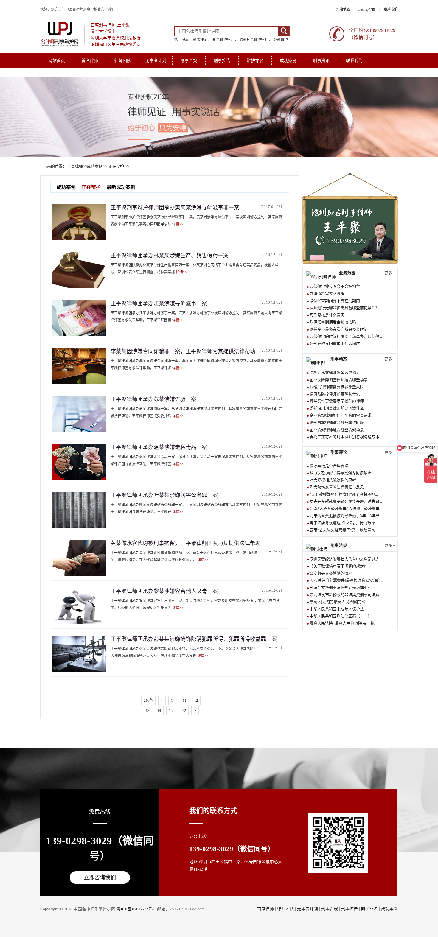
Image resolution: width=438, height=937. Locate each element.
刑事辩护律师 (223, 40)
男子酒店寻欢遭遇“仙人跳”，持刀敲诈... (344, 523)
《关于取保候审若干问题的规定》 (339, 566)
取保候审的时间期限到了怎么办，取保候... (346, 336)
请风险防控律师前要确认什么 (335, 394)
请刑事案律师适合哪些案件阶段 (337, 422)
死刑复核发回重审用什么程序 (335, 343)
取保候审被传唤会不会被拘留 (335, 286)
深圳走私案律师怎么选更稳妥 (335, 372)
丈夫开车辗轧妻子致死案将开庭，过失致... (346, 501)
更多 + (389, 273)
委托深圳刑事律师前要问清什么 (337, 408)
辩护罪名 (255, 60)
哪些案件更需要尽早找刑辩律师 (337, 401)
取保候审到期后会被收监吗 (333, 322)
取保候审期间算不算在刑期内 (335, 300)
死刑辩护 (281, 40)
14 (159, 711)
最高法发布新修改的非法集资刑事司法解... (346, 594)
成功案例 (288, 60)
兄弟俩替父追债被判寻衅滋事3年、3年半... (346, 515)
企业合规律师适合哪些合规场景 (337, 429)
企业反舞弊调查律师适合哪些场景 (339, 379)
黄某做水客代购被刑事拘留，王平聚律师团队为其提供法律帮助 (186, 543)
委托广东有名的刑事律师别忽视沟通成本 (344, 437)
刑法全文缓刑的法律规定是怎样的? (339, 587)
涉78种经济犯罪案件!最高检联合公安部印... (346, 580)
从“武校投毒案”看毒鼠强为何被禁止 (340, 473)
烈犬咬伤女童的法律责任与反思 (337, 487)
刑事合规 (189, 60)
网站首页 (56, 60)
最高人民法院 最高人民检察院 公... (339, 602)
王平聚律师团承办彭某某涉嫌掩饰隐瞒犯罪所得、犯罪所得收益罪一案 (194, 639)
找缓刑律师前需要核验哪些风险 (337, 387)
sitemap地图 (367, 9)
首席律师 (89, 60)
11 (184, 700)
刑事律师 (200, 40)
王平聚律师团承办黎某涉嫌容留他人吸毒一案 (164, 591)
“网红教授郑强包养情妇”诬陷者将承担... (344, 494)
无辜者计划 (155, 60)
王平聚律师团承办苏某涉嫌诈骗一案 (153, 399)
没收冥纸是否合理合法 (329, 465)
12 (196, 700)
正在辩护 (116, 166)
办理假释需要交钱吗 (327, 293)
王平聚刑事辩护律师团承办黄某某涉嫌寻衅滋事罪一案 (175, 208)
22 (184, 711)
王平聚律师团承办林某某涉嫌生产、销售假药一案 (170, 256)
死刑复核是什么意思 (327, 315)
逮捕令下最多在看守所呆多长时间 (339, 329)
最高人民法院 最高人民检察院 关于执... (343, 623)
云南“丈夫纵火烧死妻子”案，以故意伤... (344, 530)
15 (171, 711)
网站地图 (343, 9)
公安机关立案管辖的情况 (331, 573)
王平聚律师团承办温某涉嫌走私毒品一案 (159, 447)
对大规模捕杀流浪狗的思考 (333, 480)
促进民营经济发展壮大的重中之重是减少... (346, 559)
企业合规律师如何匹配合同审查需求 (341, 415)
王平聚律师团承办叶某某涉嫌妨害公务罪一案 (164, 495)
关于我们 (56, 72)
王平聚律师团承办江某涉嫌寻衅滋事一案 (159, 303)
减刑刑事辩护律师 (254, 40)
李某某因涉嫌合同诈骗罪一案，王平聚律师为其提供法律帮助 (183, 351)
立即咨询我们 (100, 877)
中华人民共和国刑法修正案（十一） (341, 616)
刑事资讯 (321, 60)
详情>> (178, 224)
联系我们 (390, 9)
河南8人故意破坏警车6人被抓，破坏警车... (346, 508)
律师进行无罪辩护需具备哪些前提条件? (343, 308)
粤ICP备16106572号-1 (136, 909)
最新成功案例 (121, 187)
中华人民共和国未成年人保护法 (337, 609)
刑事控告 (222, 60)
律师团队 (122, 60)
